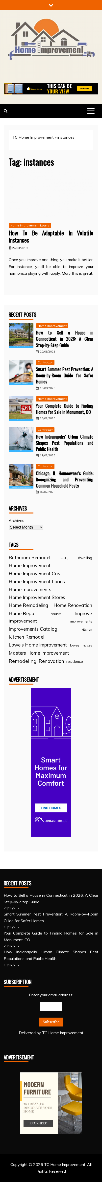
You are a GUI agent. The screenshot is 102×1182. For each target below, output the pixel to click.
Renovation (51, 661)
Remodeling (22, 661)
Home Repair (23, 613)
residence (74, 661)
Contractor (45, 362)
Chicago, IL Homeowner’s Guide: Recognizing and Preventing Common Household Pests (64, 479)
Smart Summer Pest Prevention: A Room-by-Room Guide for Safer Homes (64, 375)
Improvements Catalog (33, 629)
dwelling (85, 558)
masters (87, 645)
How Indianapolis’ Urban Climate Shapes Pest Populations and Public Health (64, 442)
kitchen (87, 629)
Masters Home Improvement (39, 653)
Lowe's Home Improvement (38, 645)
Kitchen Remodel (26, 637)
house (56, 613)
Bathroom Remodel (29, 557)
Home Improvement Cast (35, 574)
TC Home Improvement (33, 137)
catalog (64, 558)
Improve (83, 613)
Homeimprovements (30, 589)
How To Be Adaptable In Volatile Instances (51, 236)
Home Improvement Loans (29, 225)
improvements (81, 621)
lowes (74, 645)
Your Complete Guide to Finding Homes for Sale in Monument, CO (64, 408)
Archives (16, 520)
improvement (23, 621)
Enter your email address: (51, 1013)
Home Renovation (72, 605)
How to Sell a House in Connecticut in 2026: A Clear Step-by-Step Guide (64, 338)
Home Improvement (52, 326)
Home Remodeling (28, 605)
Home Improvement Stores (37, 597)
